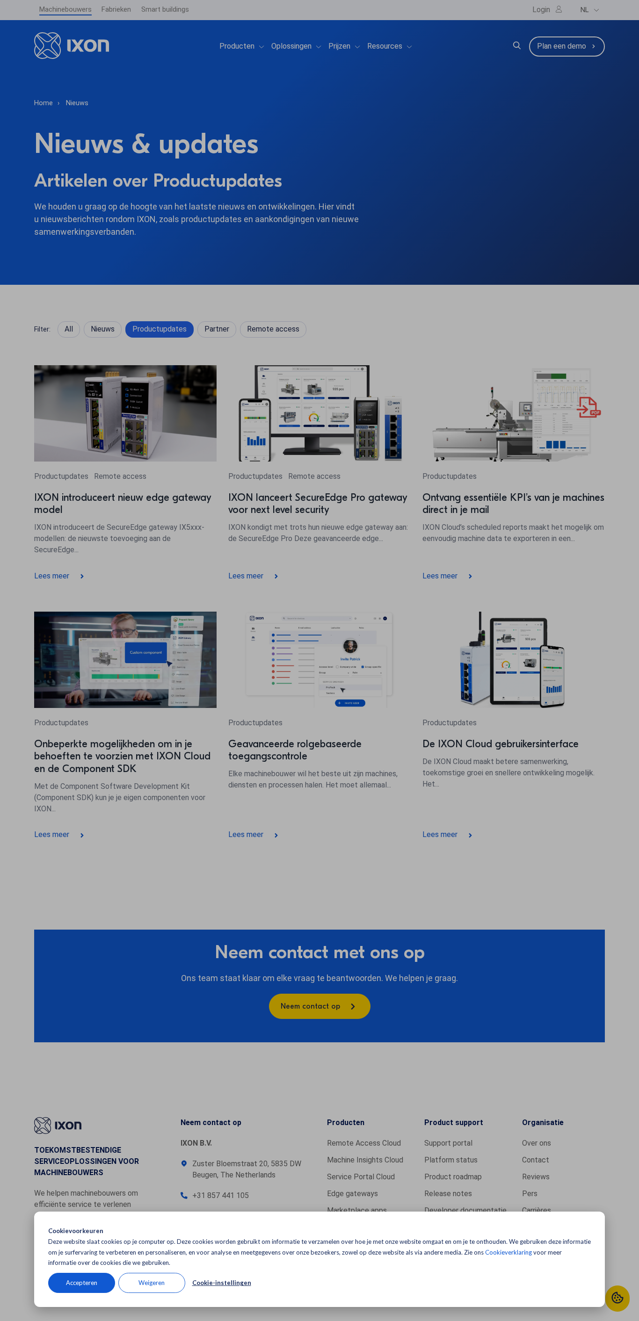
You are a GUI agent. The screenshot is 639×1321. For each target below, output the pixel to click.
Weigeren (151, 1282)
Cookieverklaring (508, 1252)
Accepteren (81, 1282)
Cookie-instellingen (221, 1282)
